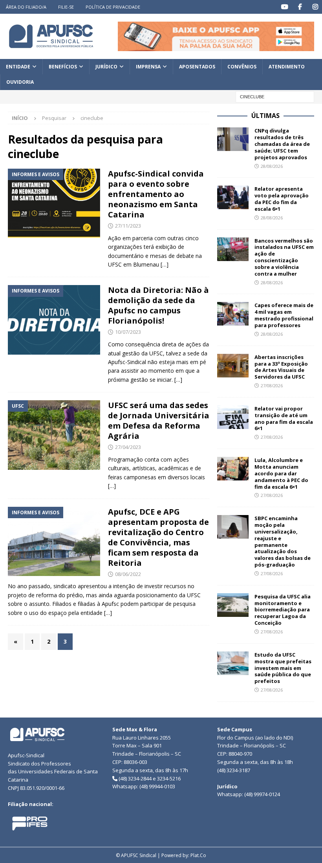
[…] (164, 264)
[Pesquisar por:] (275, 96)
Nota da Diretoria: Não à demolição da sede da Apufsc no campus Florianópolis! (158, 305)
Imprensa (148, 66)
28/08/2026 (272, 166)
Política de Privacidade (113, 7)
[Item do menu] (284, 7)
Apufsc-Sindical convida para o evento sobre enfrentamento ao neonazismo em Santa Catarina (156, 194)
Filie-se (66, 7)
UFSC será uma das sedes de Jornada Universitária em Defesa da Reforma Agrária (158, 420)
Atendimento (287, 66)
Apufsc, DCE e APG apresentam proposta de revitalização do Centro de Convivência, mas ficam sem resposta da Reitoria (158, 537)
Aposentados (197, 66)
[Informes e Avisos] (54, 203)
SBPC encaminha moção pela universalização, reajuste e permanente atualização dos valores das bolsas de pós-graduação (282, 541)
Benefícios (63, 66)
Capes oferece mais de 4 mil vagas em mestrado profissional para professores (283, 315)
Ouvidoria (20, 82)
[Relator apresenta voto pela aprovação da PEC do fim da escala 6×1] (233, 197)
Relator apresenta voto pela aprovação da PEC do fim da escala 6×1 (281, 198)
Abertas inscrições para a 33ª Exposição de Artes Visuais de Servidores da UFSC (281, 367)
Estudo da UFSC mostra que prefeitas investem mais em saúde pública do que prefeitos (282, 668)
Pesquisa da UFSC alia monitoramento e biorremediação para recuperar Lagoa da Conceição (282, 610)
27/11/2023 (128, 225)
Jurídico (106, 66)
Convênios (241, 66)
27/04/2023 (128, 447)
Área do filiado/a (26, 7)
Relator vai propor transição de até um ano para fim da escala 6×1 (283, 418)
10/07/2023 (128, 331)
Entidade (18, 66)
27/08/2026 (272, 385)
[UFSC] (54, 434)
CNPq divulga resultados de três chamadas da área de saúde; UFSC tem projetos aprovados (282, 144)
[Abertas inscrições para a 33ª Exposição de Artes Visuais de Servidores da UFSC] (233, 365)
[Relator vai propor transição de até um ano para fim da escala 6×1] (233, 417)
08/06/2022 (128, 574)
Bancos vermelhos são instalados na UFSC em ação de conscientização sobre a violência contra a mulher (284, 257)
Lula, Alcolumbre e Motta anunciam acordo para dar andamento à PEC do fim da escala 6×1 (281, 473)
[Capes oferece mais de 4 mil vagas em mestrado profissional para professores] (233, 314)
